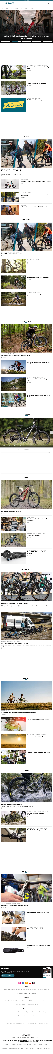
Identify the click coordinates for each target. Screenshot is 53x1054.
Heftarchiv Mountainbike (9, 1023)
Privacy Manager (43, 1011)
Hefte (25, 0)
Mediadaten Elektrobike (43, 989)
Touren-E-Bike (26, 321)
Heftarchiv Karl (23, 1027)
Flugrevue (40, 1044)
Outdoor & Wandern (15, 1000)
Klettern (24, 1000)
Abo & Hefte (30, 1027)
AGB (18, 1011)
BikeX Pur (45, 1000)
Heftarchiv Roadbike (21, 1023)
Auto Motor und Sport (16, 1044)
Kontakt (7, 1011)
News (26, 136)
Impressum (12, 1011)
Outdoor (26, 1048)
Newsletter (7, 1000)
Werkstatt (25, 871)
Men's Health (12, 1048)
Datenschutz (35, 1011)
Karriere (33, 1015)
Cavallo (34, 1044)
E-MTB (26, 477)
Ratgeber (25, 678)
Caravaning (28, 1044)
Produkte (28, 0)
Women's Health (47, 1048)
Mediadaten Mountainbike (19, 989)
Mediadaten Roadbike (31, 989)
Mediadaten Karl (32, 993)
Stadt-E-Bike (26, 219)
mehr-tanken (4, 1048)
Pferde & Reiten (30, 1000)
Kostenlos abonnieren (7, 975)
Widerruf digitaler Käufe (32, 1004)
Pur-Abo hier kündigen (20, 1004)
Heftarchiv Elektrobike (32, 1023)
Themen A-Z (38, 1000)
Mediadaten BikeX (8, 989)
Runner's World (39, 1048)
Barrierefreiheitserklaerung (24, 1015)
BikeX (23, 1044)
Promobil (32, 1048)
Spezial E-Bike (25, 569)
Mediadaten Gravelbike (22, 993)
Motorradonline (19, 1048)
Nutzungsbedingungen (25, 1011)
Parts (26, 770)
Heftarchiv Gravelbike (43, 1023)
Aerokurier (7, 1044)
